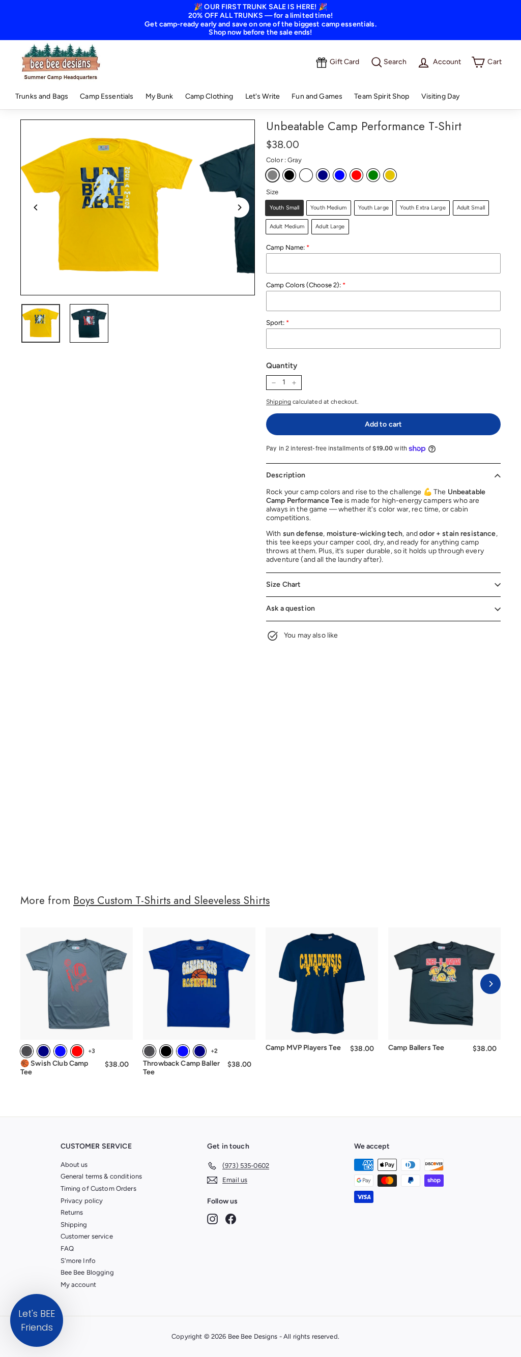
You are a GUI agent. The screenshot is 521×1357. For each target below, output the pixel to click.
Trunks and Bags (41, 96)
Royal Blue (339, 175)
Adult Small (471, 207)
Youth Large (373, 207)
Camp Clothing (209, 96)
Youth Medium (328, 207)
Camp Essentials (106, 96)
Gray (272, 175)
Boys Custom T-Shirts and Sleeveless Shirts (171, 900)
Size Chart (283, 584)
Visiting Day (440, 96)
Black (289, 175)
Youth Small (284, 207)
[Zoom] (108, 207)
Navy (322, 175)
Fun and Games (317, 96)
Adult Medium (287, 226)
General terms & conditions (101, 1176)
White (306, 175)
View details (77, 1025)
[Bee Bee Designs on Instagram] (212, 1219)
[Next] (239, 207)
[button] (36, 1320)
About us (74, 1164)
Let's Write (262, 96)
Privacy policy (82, 1200)
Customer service (87, 1236)
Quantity (281, 365)
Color (284, 160)
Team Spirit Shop (381, 96)
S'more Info (78, 1260)
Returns (72, 1212)
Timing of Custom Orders (98, 1188)
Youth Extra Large (423, 207)
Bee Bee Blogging (87, 1272)
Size (272, 192)
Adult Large (329, 226)
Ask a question (290, 608)
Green (373, 175)
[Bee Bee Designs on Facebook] (230, 1219)
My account (78, 1284)
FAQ (67, 1248)
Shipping (278, 401)
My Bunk (159, 96)
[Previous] (36, 207)
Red (356, 175)
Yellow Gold (390, 175)
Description (286, 475)
